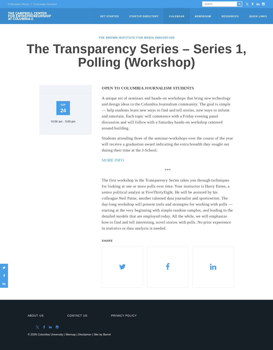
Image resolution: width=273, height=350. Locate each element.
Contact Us (77, 315)
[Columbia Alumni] (44, 4)
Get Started (109, 16)
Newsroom (203, 16)
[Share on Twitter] (4, 268)
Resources (230, 16)
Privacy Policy (124, 315)
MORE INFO (113, 160)
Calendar (176, 16)
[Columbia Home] (18, 4)
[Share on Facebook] (4, 276)
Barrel (107, 334)
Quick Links (258, 16)
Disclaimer (84, 334)
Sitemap (70, 334)
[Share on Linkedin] (213, 267)
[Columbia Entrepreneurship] (52, 16)
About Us (36, 315)
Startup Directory (144, 16)
